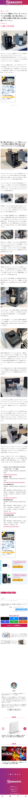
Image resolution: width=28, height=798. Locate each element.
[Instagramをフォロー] (5, 621)
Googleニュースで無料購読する (14, 625)
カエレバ (18, 563)
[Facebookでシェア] (6, 26)
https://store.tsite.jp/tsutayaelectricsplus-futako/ (14, 482)
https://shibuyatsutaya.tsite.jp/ (10, 474)
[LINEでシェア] (11, 26)
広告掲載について (14, 789)
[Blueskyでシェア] (4, 26)
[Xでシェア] (2, 26)
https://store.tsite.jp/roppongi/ (10, 497)
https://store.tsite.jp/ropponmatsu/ (11, 526)
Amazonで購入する (17, 566)
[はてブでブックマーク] (8, 26)
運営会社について (14, 786)
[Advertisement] (14, 120)
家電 (14, 592)
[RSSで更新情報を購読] (23, 621)
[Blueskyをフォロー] (14, 618)
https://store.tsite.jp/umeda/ (10, 513)
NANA (14, 690)
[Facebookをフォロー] (23, 618)
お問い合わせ (14, 791)
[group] (14, 728)
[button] (13, 26)
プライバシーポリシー (14, 788)
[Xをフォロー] (5, 618)
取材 (10, 592)
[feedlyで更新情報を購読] (14, 621)
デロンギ (4, 592)
